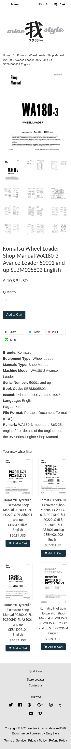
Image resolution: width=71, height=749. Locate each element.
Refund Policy (58, 740)
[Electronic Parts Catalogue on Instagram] (51, 705)
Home (6, 55)
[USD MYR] (43, 4)
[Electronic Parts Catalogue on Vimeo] (40, 714)
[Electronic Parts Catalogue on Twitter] (11, 705)
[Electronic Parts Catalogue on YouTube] (31, 714)
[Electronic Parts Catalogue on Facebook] (20, 705)
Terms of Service (15, 740)
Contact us (36, 685)
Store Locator (35, 679)
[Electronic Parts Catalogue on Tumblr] (60, 705)
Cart (62, 4)
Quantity (9, 292)
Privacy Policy (37, 740)
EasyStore (52, 733)
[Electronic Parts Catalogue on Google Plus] (40, 705)
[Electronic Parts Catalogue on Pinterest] (29, 705)
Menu (14, 4)
